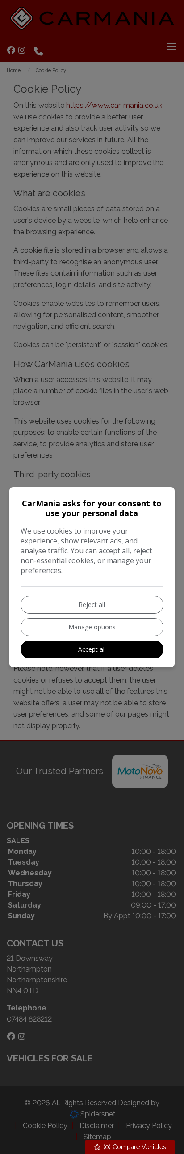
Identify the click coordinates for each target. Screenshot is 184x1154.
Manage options (92, 627)
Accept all (92, 649)
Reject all (92, 604)
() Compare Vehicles (133, 1146)
